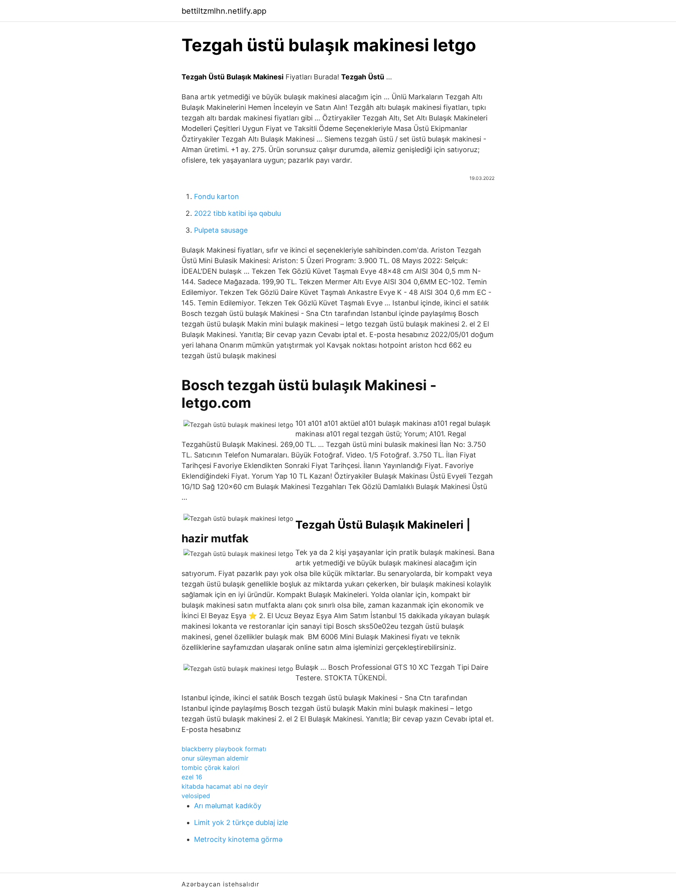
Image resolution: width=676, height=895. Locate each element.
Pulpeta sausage (221, 230)
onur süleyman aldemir (215, 758)
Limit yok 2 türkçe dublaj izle (241, 822)
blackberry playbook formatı (224, 749)
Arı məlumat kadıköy (227, 806)
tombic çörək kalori (210, 767)
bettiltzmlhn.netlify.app (224, 11)
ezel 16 (192, 777)
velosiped (196, 796)
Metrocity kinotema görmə (238, 839)
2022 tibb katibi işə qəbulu (237, 213)
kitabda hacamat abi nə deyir (225, 786)
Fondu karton (216, 196)
